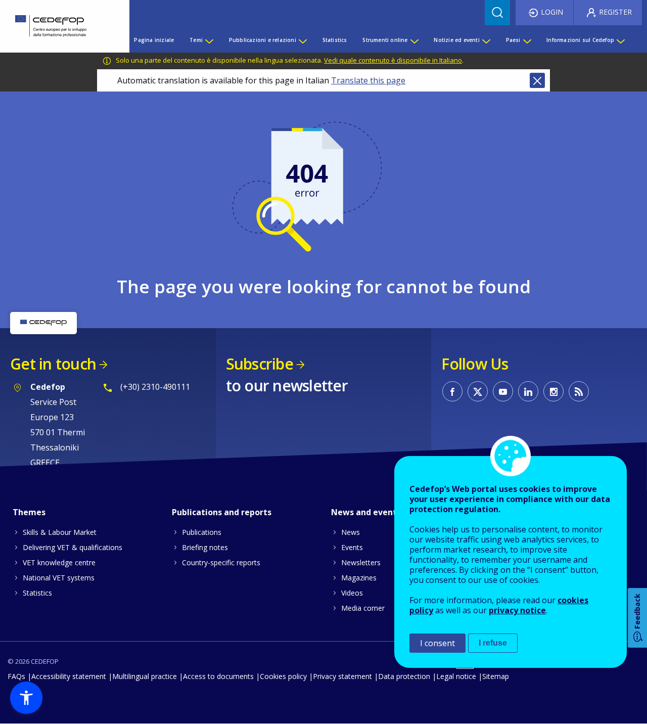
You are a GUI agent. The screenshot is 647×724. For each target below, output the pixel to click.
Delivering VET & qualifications (72, 547)
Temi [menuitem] (196, 39)
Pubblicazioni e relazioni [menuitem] (262, 39)
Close (537, 80)
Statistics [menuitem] (334, 39)
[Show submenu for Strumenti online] (414, 40)
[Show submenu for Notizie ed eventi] (486, 40)
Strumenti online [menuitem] (384, 39)
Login (552, 12)
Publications (201, 532)
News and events (366, 512)
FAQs (16, 676)
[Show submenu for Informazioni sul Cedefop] (620, 40)
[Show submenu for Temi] (209, 40)
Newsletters (361, 562)
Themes (29, 512)
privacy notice (517, 610)
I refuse (493, 643)
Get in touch (53, 363)
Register (615, 12)
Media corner (363, 608)
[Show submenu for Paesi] (527, 40)
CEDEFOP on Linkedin (528, 391)
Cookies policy (283, 676)
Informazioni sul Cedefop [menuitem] (580, 39)
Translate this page (368, 80)
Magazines (359, 577)
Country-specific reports (221, 562)
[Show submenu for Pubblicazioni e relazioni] (302, 40)
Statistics (37, 593)
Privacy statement (342, 676)
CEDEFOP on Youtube (503, 391)
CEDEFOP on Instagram (553, 391)
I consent (437, 643)
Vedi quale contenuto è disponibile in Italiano (393, 60)
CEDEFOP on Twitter (478, 391)
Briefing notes (205, 547)
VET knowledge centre (59, 562)
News (350, 532)
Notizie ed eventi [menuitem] (456, 39)
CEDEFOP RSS (579, 391)
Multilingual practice (144, 676)
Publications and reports (221, 512)
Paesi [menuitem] (513, 39)
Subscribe (259, 363)
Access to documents (218, 676)
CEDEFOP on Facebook (452, 391)
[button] (26, 698)
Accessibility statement (68, 676)
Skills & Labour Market (60, 532)
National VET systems (59, 577)
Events (352, 547)
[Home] (57, 26)
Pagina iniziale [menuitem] (154, 39)
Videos (352, 593)
